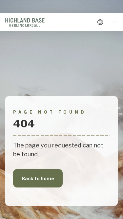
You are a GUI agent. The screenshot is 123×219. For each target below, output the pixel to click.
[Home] (25, 22)
